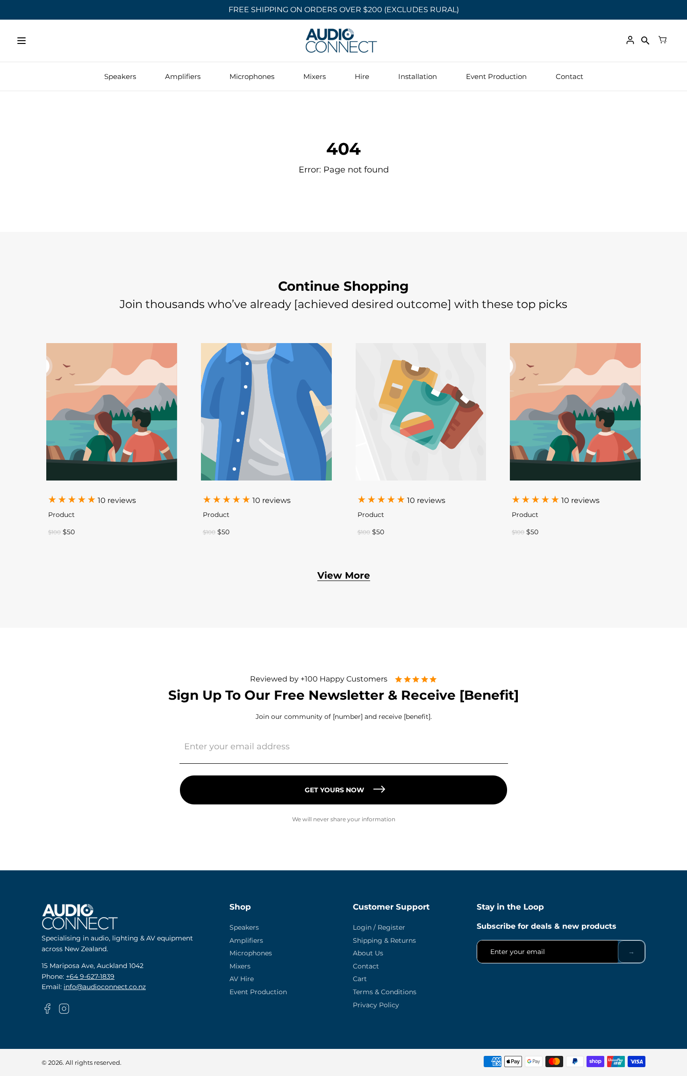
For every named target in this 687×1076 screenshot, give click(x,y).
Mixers (314, 76)
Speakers (120, 76)
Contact (569, 76)
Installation (417, 76)
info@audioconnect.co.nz (105, 987)
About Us (368, 953)
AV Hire (241, 979)
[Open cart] (663, 40)
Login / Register (379, 927)
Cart (360, 979)
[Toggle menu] (21, 40)
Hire (362, 76)
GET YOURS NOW (334, 790)
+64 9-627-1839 (90, 976)
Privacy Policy (376, 1005)
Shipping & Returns (384, 940)
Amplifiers (182, 76)
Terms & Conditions (384, 992)
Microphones (251, 76)
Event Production (496, 76)
